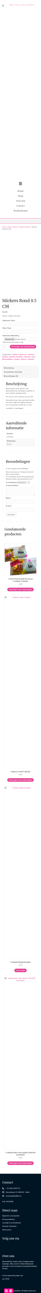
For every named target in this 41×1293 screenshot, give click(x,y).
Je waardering (12, 482)
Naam (8, 498)
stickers (23, 359)
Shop (9, 227)
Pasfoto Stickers (24, 227)
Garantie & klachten (9, 1226)
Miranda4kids (7, 359)
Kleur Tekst (7, 328)
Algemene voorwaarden (10, 1216)
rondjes (17, 359)
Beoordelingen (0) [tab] (11, 376)
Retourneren (6, 1230)
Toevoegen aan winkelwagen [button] (20, 589)
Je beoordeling (12, 485)
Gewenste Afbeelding (11, 335)
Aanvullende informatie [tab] (13, 372)
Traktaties (27, 357)
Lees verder (20, 970)
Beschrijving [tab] (9, 368)
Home (4, 227)
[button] (5, 1246)
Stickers (15, 227)
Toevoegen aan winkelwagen (23, 347)
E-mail (9, 506)
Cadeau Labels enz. (19, 354)
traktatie (31, 359)
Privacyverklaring (8, 1219)
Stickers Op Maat (16, 357)
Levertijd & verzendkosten (11, 1223)
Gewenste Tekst (9, 320)
